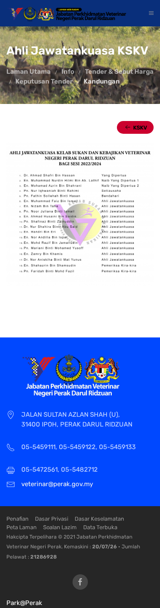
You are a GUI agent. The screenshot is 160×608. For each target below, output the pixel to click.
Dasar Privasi (51, 519)
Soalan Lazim (60, 527)
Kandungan (102, 81)
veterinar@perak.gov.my (57, 484)
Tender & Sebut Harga (119, 71)
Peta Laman (21, 527)
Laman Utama (28, 71)
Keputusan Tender (44, 81)
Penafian (17, 519)
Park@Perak (24, 603)
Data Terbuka (100, 527)
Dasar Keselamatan (99, 519)
